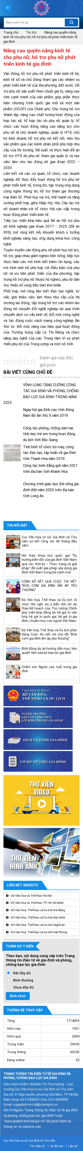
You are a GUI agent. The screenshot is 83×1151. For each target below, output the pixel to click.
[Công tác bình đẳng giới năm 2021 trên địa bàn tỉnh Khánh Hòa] (12, 471)
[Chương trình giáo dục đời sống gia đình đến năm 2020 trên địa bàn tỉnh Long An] (12, 489)
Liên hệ (72, 1146)
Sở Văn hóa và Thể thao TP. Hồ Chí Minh (37, 902)
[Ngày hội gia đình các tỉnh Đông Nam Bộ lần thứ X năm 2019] (12, 415)
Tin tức (31, 32)
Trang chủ (10, 32)
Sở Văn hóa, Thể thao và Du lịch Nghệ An (38, 925)
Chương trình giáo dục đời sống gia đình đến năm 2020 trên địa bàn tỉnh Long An (51, 490)
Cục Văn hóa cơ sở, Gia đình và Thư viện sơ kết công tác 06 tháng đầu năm (49, 541)
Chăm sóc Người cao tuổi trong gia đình (49, 669)
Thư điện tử (37, 1146)
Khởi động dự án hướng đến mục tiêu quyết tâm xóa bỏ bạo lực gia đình (49, 651)
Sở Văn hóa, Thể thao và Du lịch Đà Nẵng (38, 910)
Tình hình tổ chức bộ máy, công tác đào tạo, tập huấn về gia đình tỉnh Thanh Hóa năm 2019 (49, 453)
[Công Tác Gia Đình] (41, 8)
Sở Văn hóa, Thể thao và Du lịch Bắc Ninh (38, 917)
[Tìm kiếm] (71, 22)
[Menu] (8, 8)
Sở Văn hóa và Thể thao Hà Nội (31, 895)
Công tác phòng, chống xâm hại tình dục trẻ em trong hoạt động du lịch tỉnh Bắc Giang (49, 434)
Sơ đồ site (56, 1146)
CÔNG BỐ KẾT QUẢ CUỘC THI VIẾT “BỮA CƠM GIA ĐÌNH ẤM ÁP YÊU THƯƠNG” (49, 586)
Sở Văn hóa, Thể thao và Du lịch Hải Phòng (39, 932)
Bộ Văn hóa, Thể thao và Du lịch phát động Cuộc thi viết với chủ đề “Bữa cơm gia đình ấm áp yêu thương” (49, 634)
